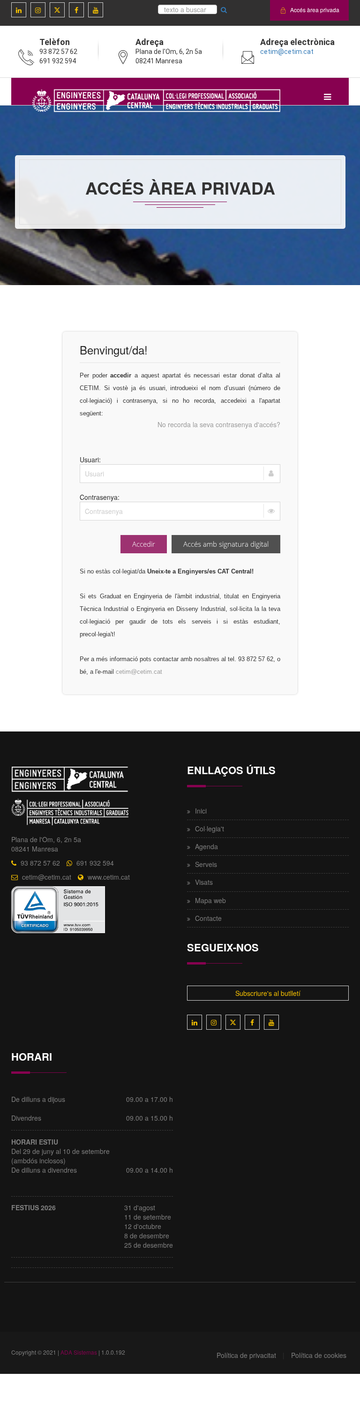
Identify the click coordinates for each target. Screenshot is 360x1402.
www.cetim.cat (109, 877)
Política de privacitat (246, 1355)
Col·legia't (209, 828)
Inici (201, 810)
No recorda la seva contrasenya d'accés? (219, 424)
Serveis (206, 864)
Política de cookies (318, 1355)
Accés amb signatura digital (226, 544)
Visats (204, 882)
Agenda (206, 846)
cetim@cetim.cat (287, 51)
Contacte (208, 918)
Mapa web (210, 900)
